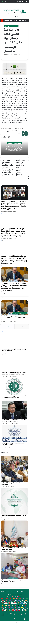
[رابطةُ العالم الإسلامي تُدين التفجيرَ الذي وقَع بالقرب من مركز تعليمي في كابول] (14, 339)
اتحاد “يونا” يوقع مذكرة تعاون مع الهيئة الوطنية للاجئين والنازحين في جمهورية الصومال (13, 581)
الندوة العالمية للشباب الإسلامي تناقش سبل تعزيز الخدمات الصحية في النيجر (13, 444)
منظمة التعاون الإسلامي (11, 26)
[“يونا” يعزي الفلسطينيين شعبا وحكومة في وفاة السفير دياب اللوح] (14, 501)
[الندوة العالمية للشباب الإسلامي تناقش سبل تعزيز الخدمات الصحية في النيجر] (14, 433)
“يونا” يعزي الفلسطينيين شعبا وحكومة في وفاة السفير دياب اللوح (13, 516)
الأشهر (21, 327)
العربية (4, 1)
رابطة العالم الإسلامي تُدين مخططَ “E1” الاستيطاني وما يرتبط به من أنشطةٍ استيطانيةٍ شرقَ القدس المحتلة (14, 373)
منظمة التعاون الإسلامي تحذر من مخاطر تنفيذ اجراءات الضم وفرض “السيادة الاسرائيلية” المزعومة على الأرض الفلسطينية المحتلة (14, 148)
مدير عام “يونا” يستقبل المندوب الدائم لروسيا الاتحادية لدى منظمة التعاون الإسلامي (14, 548)
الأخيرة (7, 327)
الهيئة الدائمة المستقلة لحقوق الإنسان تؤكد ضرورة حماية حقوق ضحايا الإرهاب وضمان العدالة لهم (14, 397)
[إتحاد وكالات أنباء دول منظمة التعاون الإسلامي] (14, 11)
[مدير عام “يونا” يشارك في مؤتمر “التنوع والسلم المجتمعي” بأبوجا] (14, 469)
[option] (14, 12)
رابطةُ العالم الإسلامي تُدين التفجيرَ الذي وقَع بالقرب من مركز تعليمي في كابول (14, 350)
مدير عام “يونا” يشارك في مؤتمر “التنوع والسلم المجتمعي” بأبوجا (11, 483)
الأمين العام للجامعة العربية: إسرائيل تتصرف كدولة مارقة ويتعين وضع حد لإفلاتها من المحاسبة (14, 420)
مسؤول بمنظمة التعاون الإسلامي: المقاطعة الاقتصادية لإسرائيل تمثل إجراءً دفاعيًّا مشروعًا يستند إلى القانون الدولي (13, 317)
